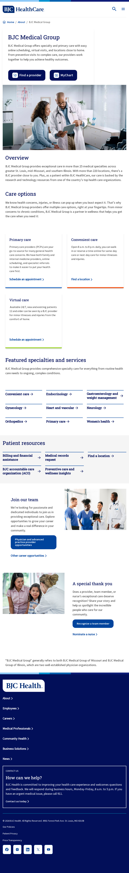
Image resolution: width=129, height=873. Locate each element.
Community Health (15, 738)
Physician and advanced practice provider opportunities (29, 542)
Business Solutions (14, 749)
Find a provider (30, 75)
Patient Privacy (10, 833)
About (21, 22)
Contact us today (16, 801)
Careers (7, 718)
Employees (10, 708)
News (6, 759)
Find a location (80, 279)
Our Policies (9, 826)
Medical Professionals (17, 728)
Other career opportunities (27, 555)
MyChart (66, 75)
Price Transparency (12, 840)
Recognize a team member (93, 623)
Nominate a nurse (84, 634)
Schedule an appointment (25, 279)
